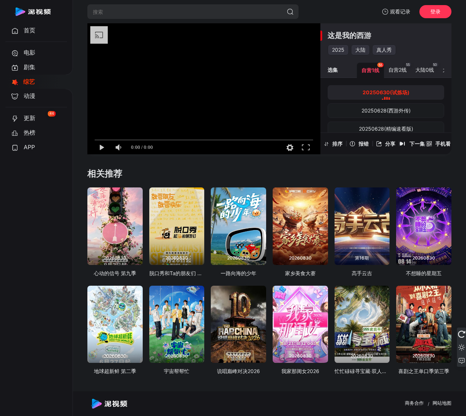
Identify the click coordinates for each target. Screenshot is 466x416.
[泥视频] (33, 11)
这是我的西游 (349, 35)
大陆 (360, 50)
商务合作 (414, 403)
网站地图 (442, 403)
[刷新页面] (461, 334)
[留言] (461, 360)
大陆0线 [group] (426, 68)
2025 (338, 50)
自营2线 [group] (399, 68)
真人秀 (384, 50)
